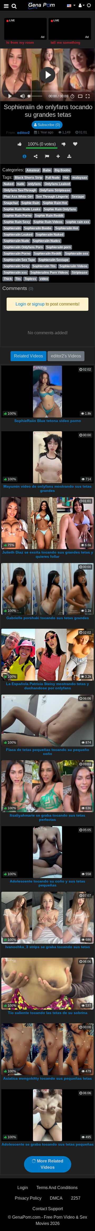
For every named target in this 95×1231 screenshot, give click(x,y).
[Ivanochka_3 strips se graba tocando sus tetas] (47, 917)
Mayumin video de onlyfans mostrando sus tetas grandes (47, 488)
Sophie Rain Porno (17, 215)
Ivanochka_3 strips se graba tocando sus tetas (47, 947)
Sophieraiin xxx (15, 272)
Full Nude (53, 178)
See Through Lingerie (52, 196)
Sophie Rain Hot (55, 203)
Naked (8, 184)
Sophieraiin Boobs (37, 228)
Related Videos (28, 356)
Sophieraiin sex (76, 253)
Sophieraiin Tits (44, 266)
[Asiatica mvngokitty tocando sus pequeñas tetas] (47, 1049)
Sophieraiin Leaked (18, 234)
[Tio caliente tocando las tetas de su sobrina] (47, 983)
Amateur (33, 170)
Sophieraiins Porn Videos (49, 272)
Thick (8, 279)
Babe (47, 170)
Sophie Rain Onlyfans (60, 209)
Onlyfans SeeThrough (20, 190)
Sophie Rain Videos (48, 222)
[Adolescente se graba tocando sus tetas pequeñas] (47, 1115)
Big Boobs (62, 170)
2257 (75, 1198)
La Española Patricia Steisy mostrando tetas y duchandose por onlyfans (47, 686)
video (44, 279)
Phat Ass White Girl (18, 196)
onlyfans (34, 184)
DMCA (56, 1198)
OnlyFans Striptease (55, 190)
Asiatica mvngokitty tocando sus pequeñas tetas (47, 1078)
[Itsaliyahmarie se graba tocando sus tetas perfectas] (47, 786)
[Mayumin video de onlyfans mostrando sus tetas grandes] (47, 457)
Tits (18, 279)
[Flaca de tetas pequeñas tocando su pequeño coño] (47, 720)
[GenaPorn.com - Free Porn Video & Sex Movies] (41, 5)
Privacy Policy (28, 1198)
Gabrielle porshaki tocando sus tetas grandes (47, 618)
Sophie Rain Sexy (17, 222)
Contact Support (47, 1208)
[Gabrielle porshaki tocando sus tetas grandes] (47, 588)
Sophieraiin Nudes (46, 241)
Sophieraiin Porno (17, 253)
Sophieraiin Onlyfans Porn (23, 247)
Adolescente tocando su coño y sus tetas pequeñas (47, 883)
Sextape (78, 196)
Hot (66, 178)
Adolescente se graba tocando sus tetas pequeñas (48, 1144)
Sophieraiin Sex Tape (19, 260)
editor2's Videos (66, 356)
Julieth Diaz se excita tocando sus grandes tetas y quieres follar (47, 554)
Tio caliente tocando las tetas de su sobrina (47, 1013)
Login (22, 1187)
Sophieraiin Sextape (54, 260)
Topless (30, 279)
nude (20, 184)
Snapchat (11, 203)
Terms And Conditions (57, 1187)
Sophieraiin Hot (66, 228)
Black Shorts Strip (28, 178)
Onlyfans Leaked (57, 184)
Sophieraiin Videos (73, 266)
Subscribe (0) (48, 125)
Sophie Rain (30, 203)
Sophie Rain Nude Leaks (22, 209)
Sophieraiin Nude (16, 241)
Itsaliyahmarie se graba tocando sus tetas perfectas (47, 817)
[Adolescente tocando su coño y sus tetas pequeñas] (47, 851)
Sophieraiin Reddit (47, 253)
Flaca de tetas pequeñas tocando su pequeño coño (47, 752)
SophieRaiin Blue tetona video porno (47, 421)
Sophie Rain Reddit (49, 215)
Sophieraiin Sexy (16, 266)
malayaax (79, 178)
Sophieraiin (12, 228)
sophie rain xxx (77, 222)
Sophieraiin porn (58, 247)
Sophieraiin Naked (49, 234)
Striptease (79, 272)
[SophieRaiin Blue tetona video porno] (47, 391)
